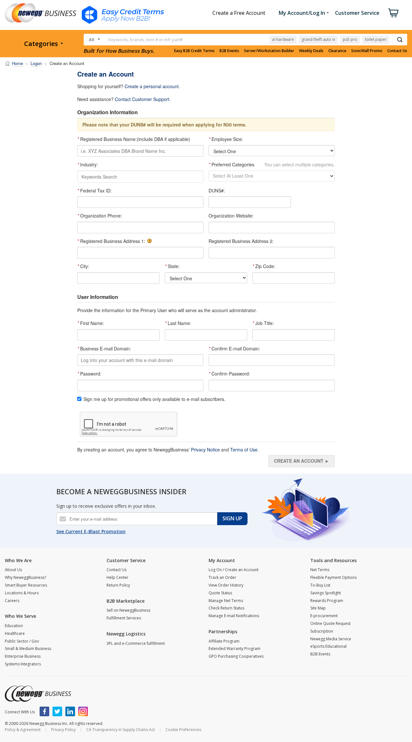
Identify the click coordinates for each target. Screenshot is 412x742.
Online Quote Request (330, 623)
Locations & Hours (22, 593)
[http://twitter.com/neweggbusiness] (57, 711)
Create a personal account (152, 86)
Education (14, 625)
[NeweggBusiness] (38, 694)
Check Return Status (226, 608)
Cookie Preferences (183, 729)
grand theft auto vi (318, 39)
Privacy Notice (205, 449)
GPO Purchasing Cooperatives (236, 656)
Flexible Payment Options (333, 577)
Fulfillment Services (124, 618)
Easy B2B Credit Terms (194, 50)
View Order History (226, 585)
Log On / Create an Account (233, 569)
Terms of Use (244, 449)
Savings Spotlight (325, 593)
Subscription (321, 631)
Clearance (337, 50)
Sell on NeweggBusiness (128, 610)
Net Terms (319, 569)
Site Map (318, 608)
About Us (13, 569)
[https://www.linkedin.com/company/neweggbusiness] (70, 711)
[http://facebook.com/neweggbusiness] (44, 711)
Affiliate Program (224, 641)
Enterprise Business (23, 656)
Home (17, 63)
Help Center (117, 577)
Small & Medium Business (28, 648)
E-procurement (324, 615)
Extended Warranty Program (234, 648)
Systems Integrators (23, 664)
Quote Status (220, 593)
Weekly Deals (311, 50)
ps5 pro (350, 39)
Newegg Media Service (330, 639)
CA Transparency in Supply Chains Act (120, 729)
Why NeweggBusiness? (25, 577)
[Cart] (393, 13)
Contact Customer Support (142, 99)
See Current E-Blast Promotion (91, 531)
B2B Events (229, 50)
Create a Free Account (238, 12)
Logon (36, 63)
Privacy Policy (63, 729)
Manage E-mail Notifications (234, 615)
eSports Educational (328, 646)
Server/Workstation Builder (269, 50)
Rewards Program (326, 600)
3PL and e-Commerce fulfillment (136, 643)
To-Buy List (320, 585)
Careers (12, 600)
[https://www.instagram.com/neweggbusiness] (83, 711)
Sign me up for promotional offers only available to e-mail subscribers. (154, 399)
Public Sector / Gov (22, 641)
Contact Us (397, 50)
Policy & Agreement (23, 729)
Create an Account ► (301, 461)
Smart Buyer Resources (26, 585)
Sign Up (232, 518)
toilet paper (376, 39)
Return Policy (118, 585)
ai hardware (283, 39)
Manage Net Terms (226, 600)
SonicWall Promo (366, 50)
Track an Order (222, 577)
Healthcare (15, 633)
